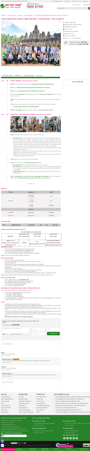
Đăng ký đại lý (4, 412)
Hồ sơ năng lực (40, 410)
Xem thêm (30, 183)
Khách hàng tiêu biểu (42, 407)
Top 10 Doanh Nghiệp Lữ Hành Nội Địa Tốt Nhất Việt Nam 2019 (72, 412)
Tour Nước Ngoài (11, 15)
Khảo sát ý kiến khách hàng (26, 412)
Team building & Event (57, 1)
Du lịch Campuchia (28, 15)
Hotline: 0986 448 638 (66, 446)
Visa (80, 1)
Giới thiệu (21, 397)
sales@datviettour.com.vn (10, 424)
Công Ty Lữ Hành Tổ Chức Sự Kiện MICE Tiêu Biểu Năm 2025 (71, 403)
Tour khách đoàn (5, 397)
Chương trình (7, 75)
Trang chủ (3, 15)
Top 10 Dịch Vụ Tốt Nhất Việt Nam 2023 (65, 407)
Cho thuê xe (74, 1)
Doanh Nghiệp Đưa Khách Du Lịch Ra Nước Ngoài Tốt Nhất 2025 (72, 397)
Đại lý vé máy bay (5, 405)
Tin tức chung (40, 401)
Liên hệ (38, 412)
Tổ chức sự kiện (5, 401)
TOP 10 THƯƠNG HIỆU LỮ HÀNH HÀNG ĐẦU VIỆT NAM (14, 1)
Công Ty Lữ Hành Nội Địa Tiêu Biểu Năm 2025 (67, 401)
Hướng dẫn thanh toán (25, 401)
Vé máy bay (67, 1)
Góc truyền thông (41, 397)
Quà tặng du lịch (23, 407)
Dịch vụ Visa (4, 410)
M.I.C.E (2, 403)
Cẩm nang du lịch (40, 403)
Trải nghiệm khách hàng (42, 405)
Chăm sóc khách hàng (24, 410)
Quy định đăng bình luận (16, 334)
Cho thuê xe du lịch (6, 407)
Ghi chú (39, 75)
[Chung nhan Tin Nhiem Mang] (74, 443)
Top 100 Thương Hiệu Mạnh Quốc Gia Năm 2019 (68, 410)
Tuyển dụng (85, 1)
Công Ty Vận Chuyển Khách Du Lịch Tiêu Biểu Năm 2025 (70, 405)
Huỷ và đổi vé (22, 405)
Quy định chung (23, 399)
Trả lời (2, 355)
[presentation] (2, 42)
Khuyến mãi (39, 399)
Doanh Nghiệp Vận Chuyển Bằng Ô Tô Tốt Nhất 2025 (69, 399)
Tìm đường (2, 438)
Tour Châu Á (20, 15)
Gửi (28, 436)
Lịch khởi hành (29, 75)
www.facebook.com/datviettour (13, 426)
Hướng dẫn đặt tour (24, 403)
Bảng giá (18, 75)
